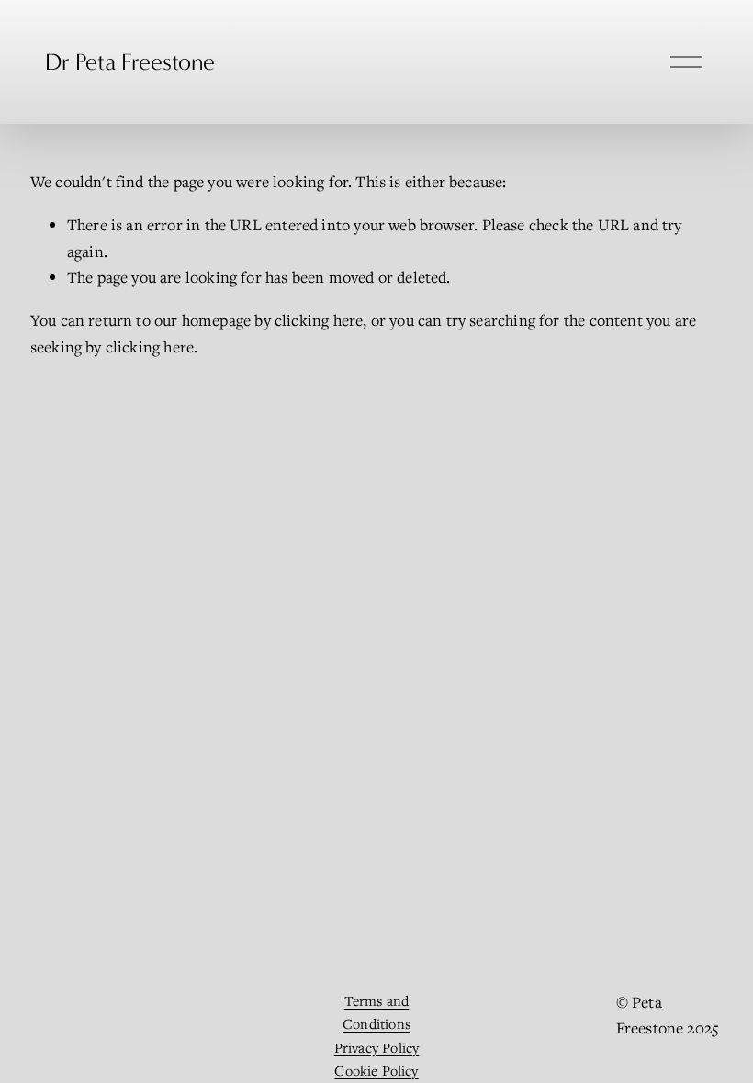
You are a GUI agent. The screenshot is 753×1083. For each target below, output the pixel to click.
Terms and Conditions (376, 1012)
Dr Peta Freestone (130, 62)
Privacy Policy (377, 1047)
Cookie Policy (376, 1070)
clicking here (319, 319)
